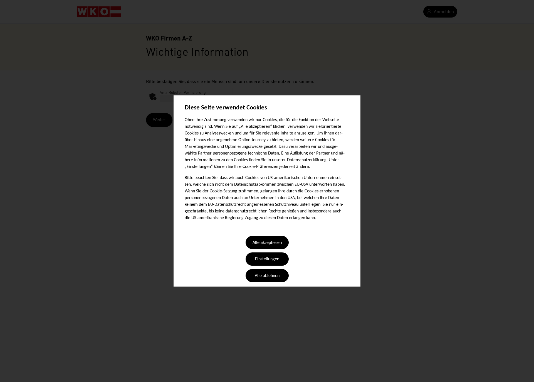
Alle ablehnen (267, 276)
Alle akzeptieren (267, 243)
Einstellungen (267, 259)
